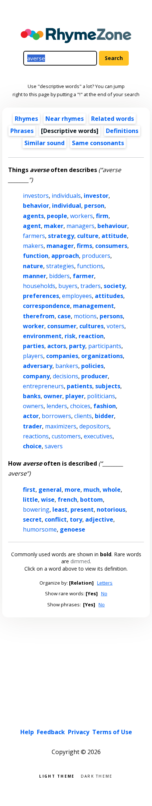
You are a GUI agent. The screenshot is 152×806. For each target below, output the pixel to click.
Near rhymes (64, 119)
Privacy (78, 732)
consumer (61, 326)
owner (53, 396)
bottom (91, 499)
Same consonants (98, 143)
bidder (104, 416)
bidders (59, 276)
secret (32, 519)
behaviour (112, 226)
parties (33, 346)
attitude (114, 236)
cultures (91, 326)
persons (111, 316)
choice (32, 446)
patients (79, 386)
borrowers (56, 416)
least (60, 509)
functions (90, 266)
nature (33, 266)
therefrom (39, 316)
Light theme (57, 775)
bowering (36, 509)
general (50, 490)
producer (94, 376)
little (30, 499)
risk (70, 336)
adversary (37, 366)
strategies (60, 266)
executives (98, 436)
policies (92, 366)
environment (42, 336)
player (74, 396)
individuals (66, 196)
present (82, 509)
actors (56, 346)
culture (88, 236)
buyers (67, 286)
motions (85, 316)
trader (32, 426)
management (93, 306)
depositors (94, 426)
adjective (99, 519)
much (91, 490)
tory (76, 519)
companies (62, 356)
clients (83, 416)
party (77, 346)
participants (104, 346)
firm (102, 216)
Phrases (22, 131)
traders (90, 286)
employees (77, 296)
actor (31, 416)
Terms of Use (112, 732)
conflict (56, 519)
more (72, 490)
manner (34, 276)
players (33, 356)
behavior (36, 206)
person (94, 206)
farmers (34, 236)
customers (66, 436)
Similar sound (44, 143)
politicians (101, 396)
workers (81, 216)
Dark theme (97, 775)
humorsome (40, 529)
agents (33, 216)
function (35, 256)
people (57, 216)
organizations (102, 356)
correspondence (46, 306)
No (104, 593)
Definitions (122, 131)
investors (36, 196)
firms (84, 246)
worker (33, 326)
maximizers (60, 426)
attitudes (109, 296)
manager (60, 246)
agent (32, 226)
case (64, 316)
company (36, 376)
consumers (111, 246)
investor (96, 196)
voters (115, 326)
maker (53, 226)
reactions (36, 436)
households (39, 286)
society (114, 286)
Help (27, 732)
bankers (66, 366)
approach (65, 256)
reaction (91, 336)
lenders (56, 406)
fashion (104, 406)
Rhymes (26, 119)
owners (33, 406)
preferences (41, 296)
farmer (83, 276)
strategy (61, 236)
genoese (72, 529)
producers (96, 256)
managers (80, 226)
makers (33, 246)
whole (112, 490)
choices (80, 406)
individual (66, 206)
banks (32, 396)
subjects (107, 386)
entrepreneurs (43, 386)
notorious (111, 509)
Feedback (51, 732)
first (29, 490)
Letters (105, 582)
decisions (65, 376)
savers (54, 446)
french (67, 499)
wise (48, 499)
